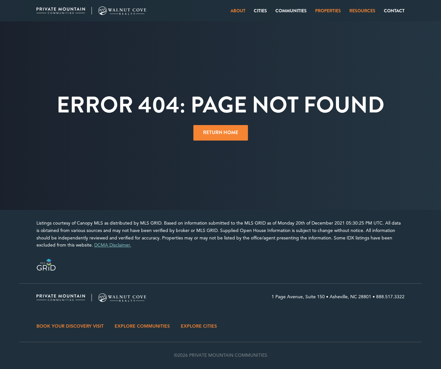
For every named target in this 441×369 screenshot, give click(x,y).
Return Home (220, 132)
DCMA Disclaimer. (112, 245)
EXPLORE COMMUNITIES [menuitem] (142, 326)
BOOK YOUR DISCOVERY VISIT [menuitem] (70, 326)
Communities (291, 10)
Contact (394, 10)
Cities (260, 10)
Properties (328, 10)
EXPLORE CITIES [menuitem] (199, 326)
